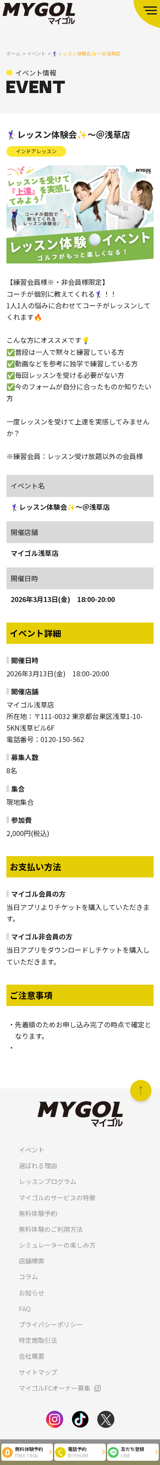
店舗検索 (31, 1260)
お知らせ (31, 1292)
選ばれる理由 (38, 1165)
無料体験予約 (38, 1213)
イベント (31, 1149)
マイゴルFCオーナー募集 (54, 1387)
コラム (28, 1276)
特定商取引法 (38, 1340)
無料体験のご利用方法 (51, 1229)
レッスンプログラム (47, 1181)
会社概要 (31, 1355)
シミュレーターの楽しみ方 (57, 1244)
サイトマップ (38, 1372)
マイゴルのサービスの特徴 (57, 1197)
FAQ (25, 1308)
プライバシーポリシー (51, 1324)
